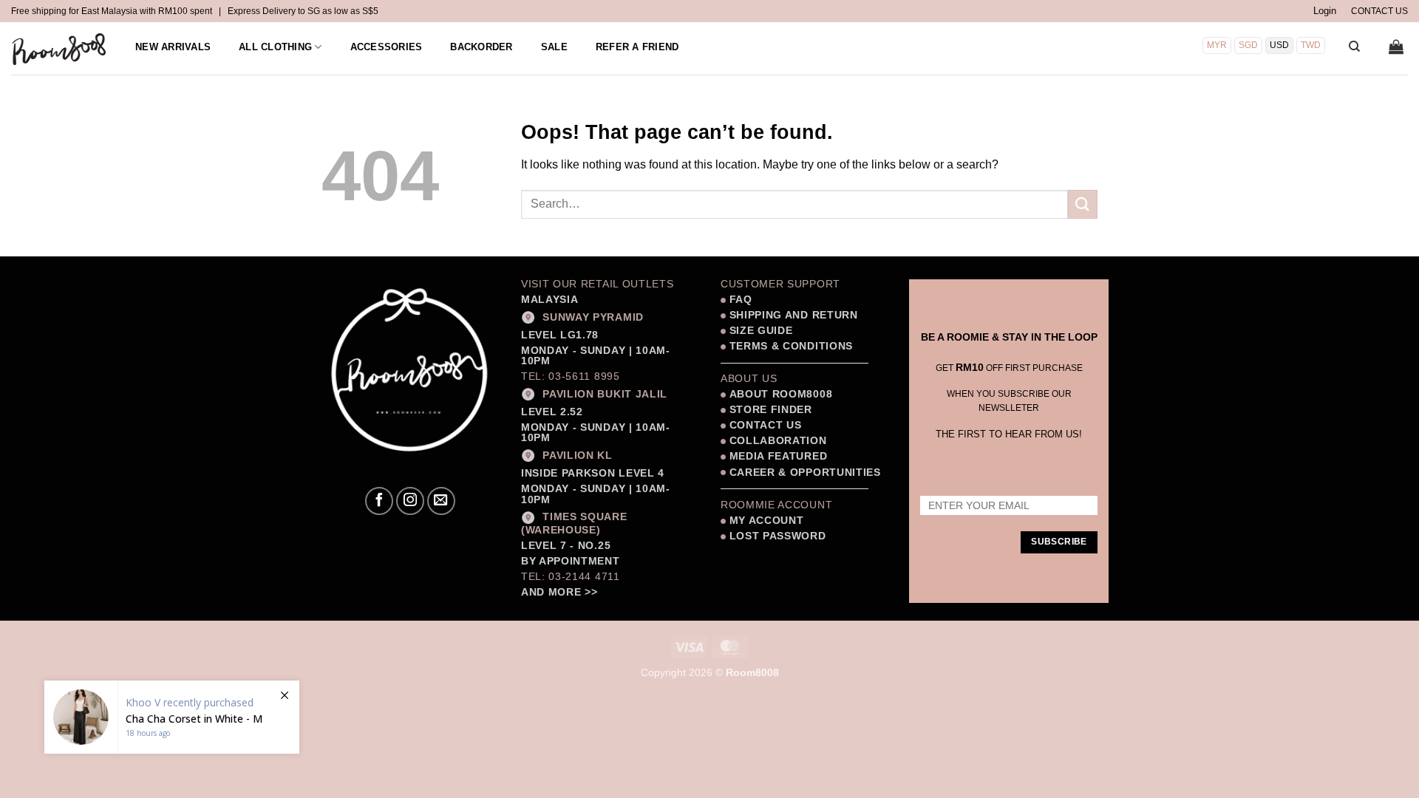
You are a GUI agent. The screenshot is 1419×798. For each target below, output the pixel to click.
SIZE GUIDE (759, 330)
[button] (1324, 11)
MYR (1217, 45)
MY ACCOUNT (766, 520)
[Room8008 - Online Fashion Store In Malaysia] (60, 49)
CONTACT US (1379, 11)
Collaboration (778, 440)
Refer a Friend (637, 46)
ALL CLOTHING (275, 46)
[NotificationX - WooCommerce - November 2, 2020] (171, 717)
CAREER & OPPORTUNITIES (805, 472)
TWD (1311, 45)
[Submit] (1083, 204)
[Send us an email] (441, 501)
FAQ (739, 299)
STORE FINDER (770, 409)
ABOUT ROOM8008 (781, 394)
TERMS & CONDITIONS (789, 346)
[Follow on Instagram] (410, 501)
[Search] (1354, 47)
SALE (554, 46)
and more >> (559, 592)
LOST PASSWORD (777, 536)
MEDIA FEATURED (776, 456)
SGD (1248, 45)
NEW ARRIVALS (173, 46)
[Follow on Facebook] (379, 501)
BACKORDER (481, 46)
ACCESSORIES (386, 46)
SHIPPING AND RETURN (793, 315)
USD (1279, 45)
